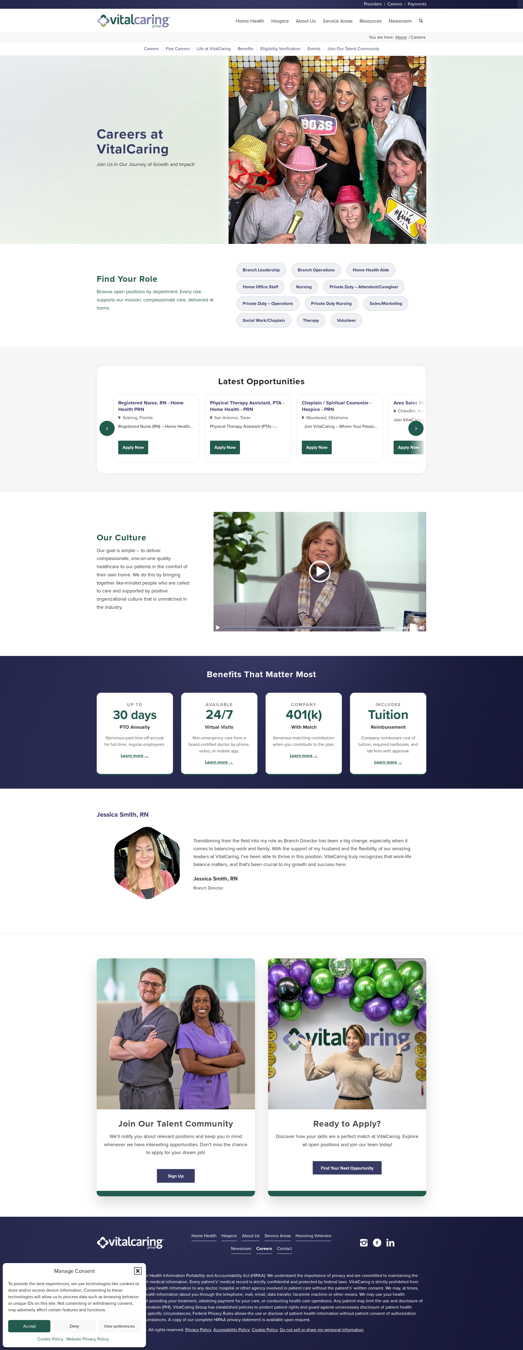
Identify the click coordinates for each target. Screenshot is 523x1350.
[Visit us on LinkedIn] (390, 1242)
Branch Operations (316, 270)
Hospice (229, 1236)
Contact (284, 1248)
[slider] (309, 627)
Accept (29, 1326)
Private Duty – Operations (268, 303)
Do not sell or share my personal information (322, 1330)
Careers (264, 1248)
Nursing (304, 287)
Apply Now (133, 447)
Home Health (204, 1236)
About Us (251, 1236)
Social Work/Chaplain (264, 320)
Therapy (311, 320)
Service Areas (277, 1236)
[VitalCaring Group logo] (134, 21)
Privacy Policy (198, 1330)
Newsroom (241, 1248)
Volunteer (346, 320)
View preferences (119, 1326)
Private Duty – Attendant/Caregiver (364, 287)
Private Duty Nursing (331, 303)
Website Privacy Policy (87, 1339)
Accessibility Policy (231, 1330)
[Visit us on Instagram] (364, 1242)
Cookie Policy (50, 1339)
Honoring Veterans (313, 1236)
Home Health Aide (371, 270)
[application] (319, 571)
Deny (74, 1326)
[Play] (217, 627)
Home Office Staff (260, 287)
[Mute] (422, 627)
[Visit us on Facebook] (377, 1242)
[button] (138, 1271)
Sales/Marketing (386, 303)
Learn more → (135, 755)
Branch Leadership (261, 270)
